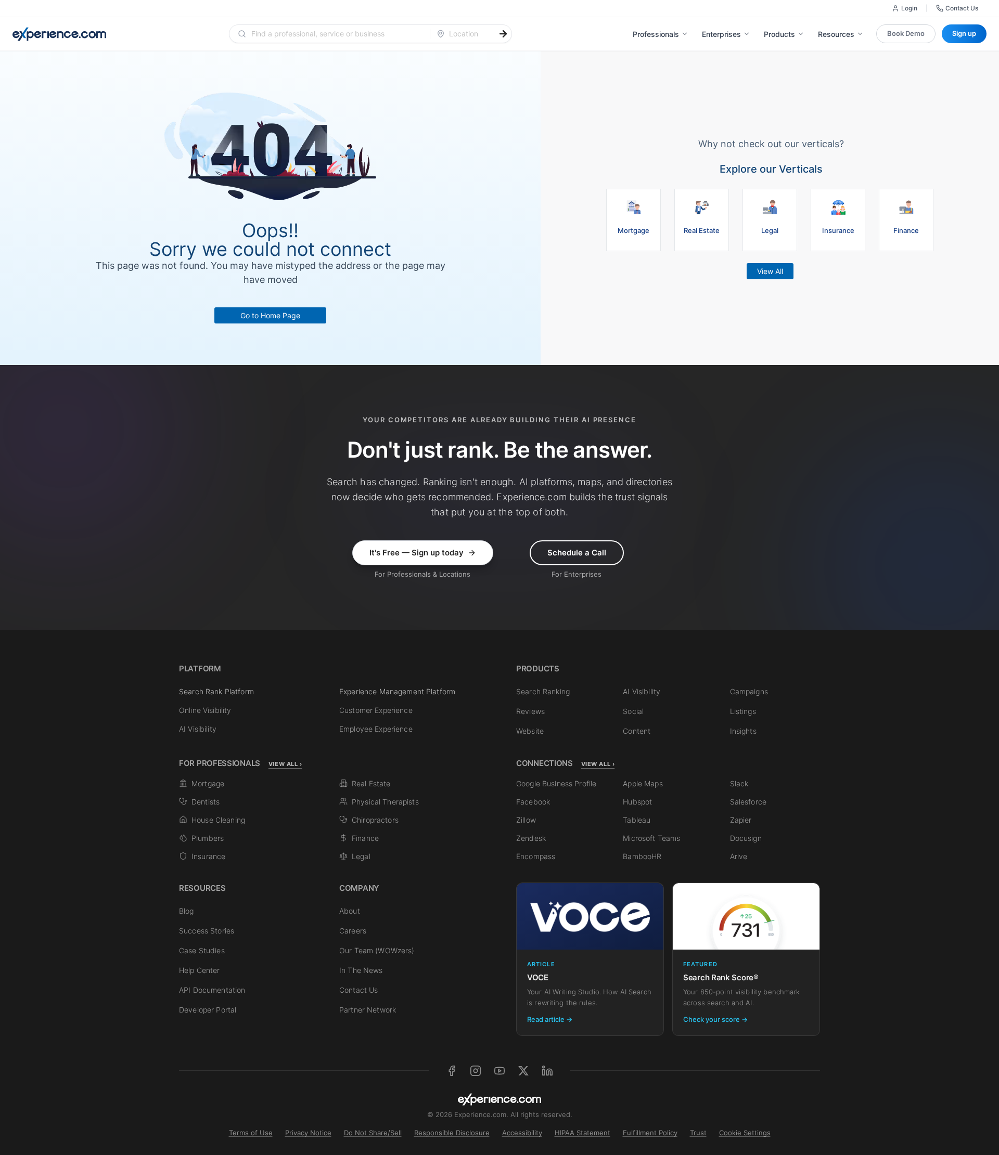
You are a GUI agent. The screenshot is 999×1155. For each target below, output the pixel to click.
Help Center (199, 970)
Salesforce (748, 801)
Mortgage (207, 783)
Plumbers (207, 838)
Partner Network (367, 1009)
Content (636, 730)
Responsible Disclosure (452, 1132)
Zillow (526, 819)
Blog (186, 910)
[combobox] (335, 34)
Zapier (741, 819)
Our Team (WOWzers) (377, 950)
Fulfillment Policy (650, 1132)
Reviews (530, 711)
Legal (361, 856)
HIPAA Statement (582, 1132)
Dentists (205, 801)
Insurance (208, 856)
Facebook (533, 801)
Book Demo (906, 33)
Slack (739, 783)
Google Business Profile (556, 783)
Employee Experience (376, 728)
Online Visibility (205, 710)
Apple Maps (642, 783)
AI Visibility (197, 728)
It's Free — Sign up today (416, 552)
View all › (285, 764)
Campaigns (749, 691)
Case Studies (202, 950)
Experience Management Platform (397, 691)
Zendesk (531, 838)
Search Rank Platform (216, 691)
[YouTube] (499, 1070)
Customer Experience (376, 710)
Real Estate (371, 783)
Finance (365, 838)
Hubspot (637, 801)
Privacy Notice (308, 1132)
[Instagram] (475, 1070)
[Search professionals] (503, 34)
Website (530, 730)
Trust (698, 1132)
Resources (836, 34)
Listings (743, 711)
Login (909, 8)
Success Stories (206, 930)
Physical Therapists (385, 801)
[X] (523, 1070)
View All (770, 271)
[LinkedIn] (547, 1070)
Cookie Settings (745, 1132)
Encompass (535, 856)
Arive (739, 856)
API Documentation (212, 989)
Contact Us (961, 8)
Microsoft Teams (651, 838)
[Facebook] (451, 1070)
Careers (352, 930)
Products (779, 34)
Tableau (636, 819)
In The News (361, 970)
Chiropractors (375, 819)
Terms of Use (251, 1132)
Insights (743, 730)
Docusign (746, 838)
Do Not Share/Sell (373, 1132)
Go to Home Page (270, 315)
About (349, 910)
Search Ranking (543, 691)
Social (633, 711)
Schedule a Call (576, 552)
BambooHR (642, 856)
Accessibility (522, 1132)
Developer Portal (207, 1009)
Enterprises (721, 34)
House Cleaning (218, 819)
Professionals (656, 34)
